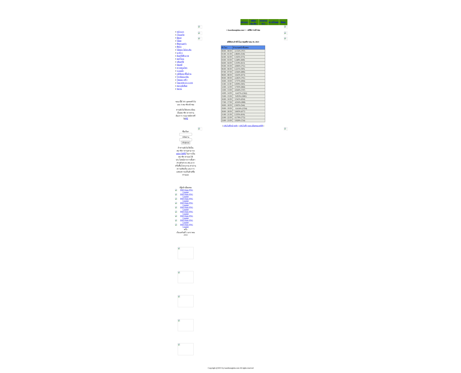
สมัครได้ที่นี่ (181, 154)
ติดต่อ (283, 22)
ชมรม (179, 89)
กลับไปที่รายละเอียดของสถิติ (251, 126)
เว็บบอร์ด (180, 35)
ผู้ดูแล (179, 38)
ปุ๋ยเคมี (179, 65)
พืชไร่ (179, 47)
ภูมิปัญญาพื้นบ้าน (184, 74)
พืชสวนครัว (182, 44)
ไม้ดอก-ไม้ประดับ (184, 50)
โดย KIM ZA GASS (185, 83)
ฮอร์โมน (180, 59)
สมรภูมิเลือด (182, 86)
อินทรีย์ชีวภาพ (183, 56)
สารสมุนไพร (182, 68)
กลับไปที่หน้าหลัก (230, 126)
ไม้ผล (179, 41)
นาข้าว (180, 53)
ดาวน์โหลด (273, 22)
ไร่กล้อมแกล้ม (183, 77)
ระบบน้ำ (180, 71)
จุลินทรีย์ (180, 62)
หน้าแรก (244, 22)
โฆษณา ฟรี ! (182, 80)
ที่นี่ (186, 119)
